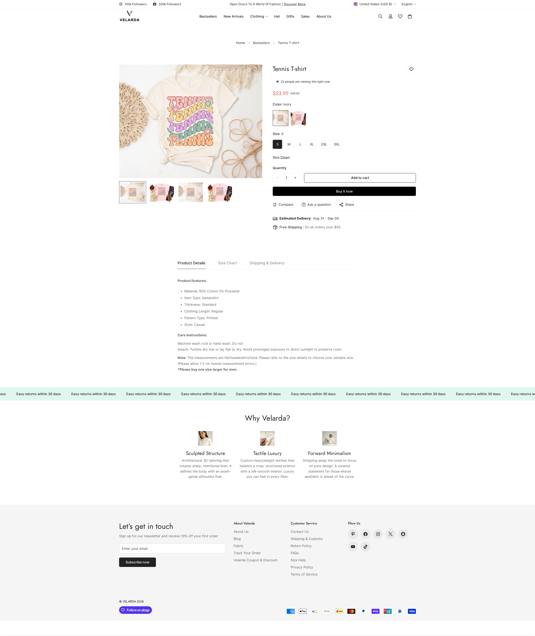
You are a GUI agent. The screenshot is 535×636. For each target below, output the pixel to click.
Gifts (290, 16)
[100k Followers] (378, 534)
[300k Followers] (365, 534)
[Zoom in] (253, 73)
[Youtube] (353, 547)
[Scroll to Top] (527, 613)
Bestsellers (208, 16)
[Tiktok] (365, 547)
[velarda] (129, 16)
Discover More (295, 4)
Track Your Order (247, 553)
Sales (305, 16)
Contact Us (300, 531)
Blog (237, 539)
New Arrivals (234, 16)
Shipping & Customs (307, 539)
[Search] (380, 16)
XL (313, 145)
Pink (298, 118)
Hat (277, 16)
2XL (325, 145)
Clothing (257, 16)
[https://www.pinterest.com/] (353, 534)
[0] (410, 16)
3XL (338, 145)
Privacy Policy (302, 567)
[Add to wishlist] (411, 69)
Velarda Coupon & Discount (255, 560)
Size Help (298, 560)
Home (240, 43)
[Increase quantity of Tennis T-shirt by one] (295, 177)
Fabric (238, 546)
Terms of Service (304, 574)
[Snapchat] (403, 534)
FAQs (295, 553)
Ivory (280, 118)
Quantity (280, 168)
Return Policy (301, 546)
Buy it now (344, 191)
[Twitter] (391, 534)
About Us (323, 16)
